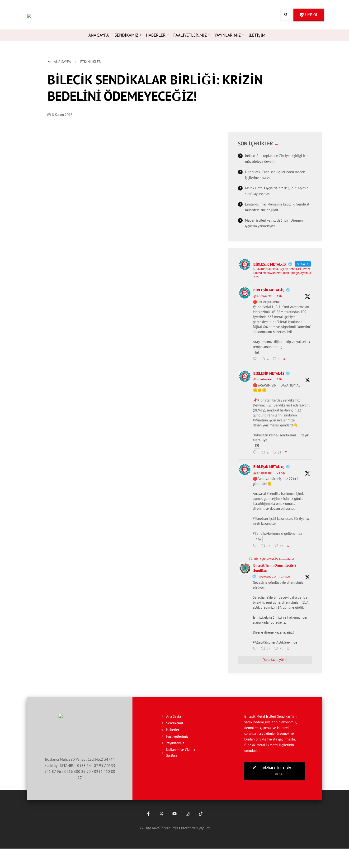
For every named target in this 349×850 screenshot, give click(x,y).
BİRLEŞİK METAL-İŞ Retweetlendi (274, 559)
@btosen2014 (268, 576)
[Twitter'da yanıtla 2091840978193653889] (256, 452)
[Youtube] (174, 813)
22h (279, 379)
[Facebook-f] (148, 813)
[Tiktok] (200, 813)
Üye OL (308, 14)
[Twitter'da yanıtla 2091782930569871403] (256, 648)
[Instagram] (187, 813)
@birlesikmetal (262, 296)
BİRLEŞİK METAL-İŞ (268, 290)
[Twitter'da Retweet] (250, 559)
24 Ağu (281, 472)
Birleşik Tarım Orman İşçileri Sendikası (274, 568)
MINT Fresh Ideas (166, 828)
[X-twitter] (161, 813)
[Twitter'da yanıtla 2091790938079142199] (256, 546)
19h (279, 296)
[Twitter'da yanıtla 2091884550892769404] (256, 359)
